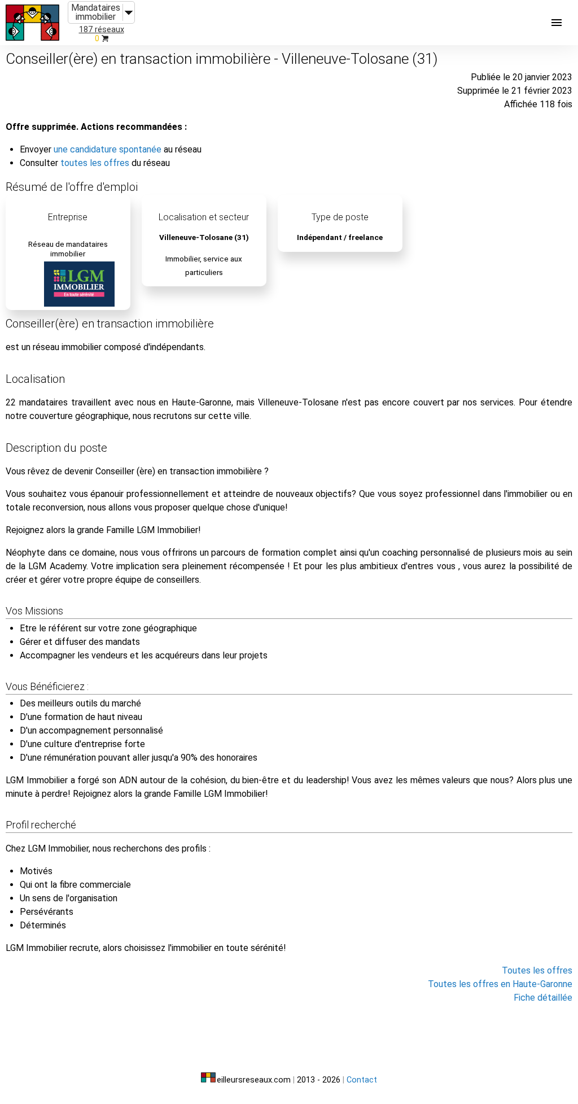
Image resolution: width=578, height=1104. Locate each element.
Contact (362, 1080)
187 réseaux (101, 29)
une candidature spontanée (107, 149)
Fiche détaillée (543, 997)
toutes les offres (94, 163)
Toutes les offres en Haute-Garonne (500, 984)
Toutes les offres (537, 970)
